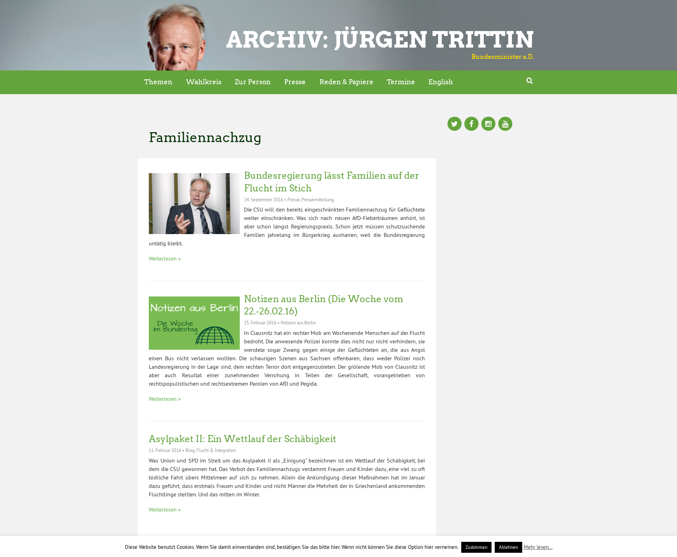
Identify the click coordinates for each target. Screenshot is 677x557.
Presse (295, 82)
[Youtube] (505, 124)
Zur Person (253, 82)
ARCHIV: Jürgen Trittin (380, 39)
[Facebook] (471, 124)
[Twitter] (454, 124)
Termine (401, 82)
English (440, 82)
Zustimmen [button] (476, 547)
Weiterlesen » (165, 258)
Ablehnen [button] (508, 547)
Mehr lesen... (538, 547)
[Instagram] (488, 124)
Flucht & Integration (216, 450)
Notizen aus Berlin (298, 322)
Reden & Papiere (346, 82)
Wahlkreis (203, 82)
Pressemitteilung (317, 199)
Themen (158, 82)
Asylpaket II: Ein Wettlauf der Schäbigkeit (242, 439)
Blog (190, 450)
